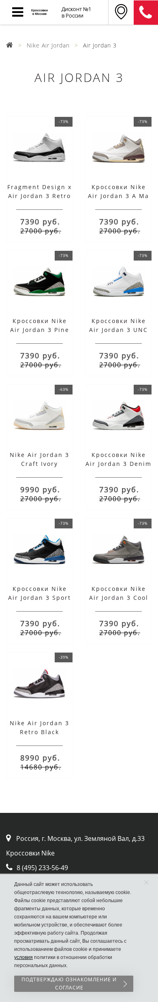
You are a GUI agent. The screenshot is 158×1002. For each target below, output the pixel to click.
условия (23, 957)
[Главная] (9, 45)
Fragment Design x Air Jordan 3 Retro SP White (39, 196)
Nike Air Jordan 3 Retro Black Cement (39, 732)
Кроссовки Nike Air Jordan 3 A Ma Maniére (118, 196)
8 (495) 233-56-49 (42, 867)
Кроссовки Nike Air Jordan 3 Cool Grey (118, 597)
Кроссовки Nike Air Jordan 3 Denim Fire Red (118, 463)
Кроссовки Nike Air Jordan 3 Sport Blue (39, 597)
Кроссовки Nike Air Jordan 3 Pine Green (39, 330)
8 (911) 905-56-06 (146, 12)
